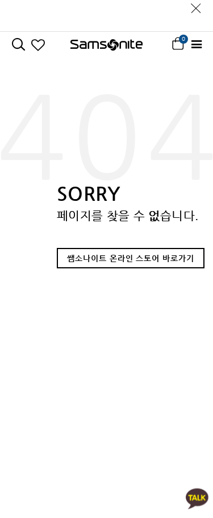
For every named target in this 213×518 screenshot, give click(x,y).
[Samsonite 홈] (106, 44)
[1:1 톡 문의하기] (197, 498)
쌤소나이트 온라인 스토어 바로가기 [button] (131, 258)
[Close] (195, 5)
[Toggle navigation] (196, 44)
